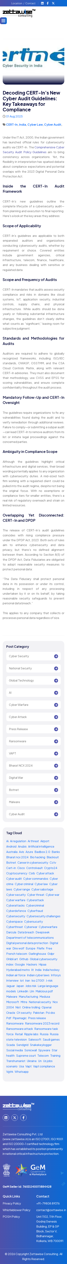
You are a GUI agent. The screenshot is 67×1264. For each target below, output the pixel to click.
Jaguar (10, 986)
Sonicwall (30, 1050)
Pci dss (50, 1012)
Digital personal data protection (27, 943)
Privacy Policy (12, 1203)
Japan (20, 986)
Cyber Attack (18, 717)
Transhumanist (16, 1061)
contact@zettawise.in (51, 1210)
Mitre (24, 1002)
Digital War (16, 777)
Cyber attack (45, 873)
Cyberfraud (35, 911)
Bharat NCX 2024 (21, 765)
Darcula (11, 932)
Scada (10, 1045)
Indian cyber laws (38, 975)
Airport (44, 841)
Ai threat (33, 841)
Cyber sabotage (42, 889)
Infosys (56, 975)
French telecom (17, 954)
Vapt (28, 1066)
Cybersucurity (33, 921)
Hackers (32, 964)
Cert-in (11, 868)
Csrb (32, 873)
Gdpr (51, 954)
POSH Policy (11, 1216)
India (22, 124)
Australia (12, 852)
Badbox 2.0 (42, 852)
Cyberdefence (16, 911)
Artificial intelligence (41, 846)
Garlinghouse (38, 954)
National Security (20, 668)
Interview (12, 980)
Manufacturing (29, 996)
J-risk (49, 980)
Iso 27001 (38, 980)
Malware (14, 802)
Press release (37, 1018)
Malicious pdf (44, 991)
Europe (31, 948)
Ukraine (32, 1061)
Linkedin (23, 991)
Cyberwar (31, 927)
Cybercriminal (35, 905)
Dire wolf (19, 948)
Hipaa (42, 964)
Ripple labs (31, 1034)
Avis (22, 852)
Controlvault (34, 868)
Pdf (9, 1018)
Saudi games (51, 1039)
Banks (56, 852)
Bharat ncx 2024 (17, 857)
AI (10, 692)
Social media (14, 1050)
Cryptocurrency (17, 873)
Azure (30, 852)
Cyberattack (35, 900)
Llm (32, 991)
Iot (22, 980)
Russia (44, 1034)
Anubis (22, 846)
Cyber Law (35, 124)
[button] (3, 20)
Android (11, 846)
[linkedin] (42, 3)
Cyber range (22, 889)
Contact (30, 3)
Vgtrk (10, 1071)
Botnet (14, 790)
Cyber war (52, 895)
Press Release (18, 729)
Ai (7, 841)
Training (55, 1055)
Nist (18, 1007)
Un (40, 1061)
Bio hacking (38, 857)
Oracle (11, 1012)
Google (20, 964)
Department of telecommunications (30, 937)
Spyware (44, 1050)
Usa (21, 1066)
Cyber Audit (52, 124)
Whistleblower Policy (16, 1210)
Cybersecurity (16, 916)
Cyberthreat (14, 927)
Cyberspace (14, 921)
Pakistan (39, 1012)
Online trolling (31, 1007)
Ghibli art (12, 959)
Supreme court (26, 1055)
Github (24, 959)
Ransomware (17, 741)
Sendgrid (22, 1045)
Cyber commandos (36, 878)
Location (16, 3)
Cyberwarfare (48, 927)
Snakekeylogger (41, 1045)
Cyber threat (36, 895)
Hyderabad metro (18, 970)
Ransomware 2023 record (42, 1023)
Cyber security (16, 895)
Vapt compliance (44, 1066)
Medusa (44, 996)
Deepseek (42, 932)
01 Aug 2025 (14, 116)
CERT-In (12, 124)
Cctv (53, 862)
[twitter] (54, 3)
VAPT (12, 753)
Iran (28, 980)
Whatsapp (22, 1071)
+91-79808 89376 (48, 1203)
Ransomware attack (19, 1029)
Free (49, 948)
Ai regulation (18, 841)
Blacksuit (53, 857)
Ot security (24, 1012)
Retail (19, 1034)
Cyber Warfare (18, 705)
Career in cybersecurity (33, 862)
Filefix (41, 948)
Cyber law (41, 884)
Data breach (26, 932)
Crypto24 (50, 868)
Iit (32, 970)
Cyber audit (14, 878)
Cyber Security (19, 656)
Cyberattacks (15, 905)
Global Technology (21, 680)
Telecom (43, 1055)
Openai (46, 1007)
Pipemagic (20, 1018)
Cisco (21, 868)
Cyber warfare (16, 900)
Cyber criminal (24, 884)
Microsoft (13, 1002)
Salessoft (35, 1039)
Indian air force (16, 975)
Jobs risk (31, 986)
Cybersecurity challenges (43, 916)
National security (40, 1002)
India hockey (51, 970)
